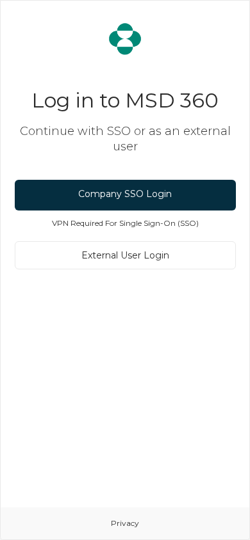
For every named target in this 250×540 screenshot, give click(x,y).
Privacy (125, 523)
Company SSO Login (125, 194)
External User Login (125, 255)
